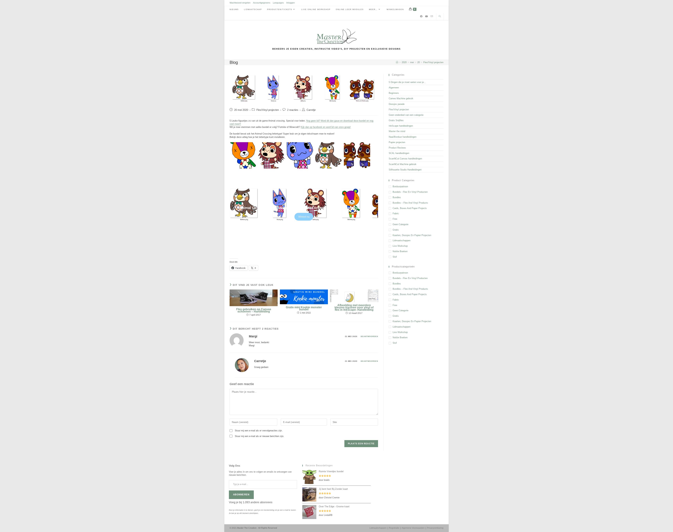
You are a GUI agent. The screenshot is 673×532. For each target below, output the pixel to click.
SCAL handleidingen (399, 153)
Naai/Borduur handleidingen (402, 137)
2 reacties (292, 110)
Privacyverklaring (435, 528)
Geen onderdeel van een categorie (406, 115)
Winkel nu (304, 216)
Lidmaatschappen (401, 240)
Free (395, 219)
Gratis (396, 229)
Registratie (394, 528)
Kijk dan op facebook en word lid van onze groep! (326, 127)
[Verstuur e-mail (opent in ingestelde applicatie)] (431, 16)
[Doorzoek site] (439, 16)
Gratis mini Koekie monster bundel (304, 308)
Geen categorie (400, 224)
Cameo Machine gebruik (401, 98)
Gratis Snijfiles (396, 120)
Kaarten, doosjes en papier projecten (412, 235)
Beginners (394, 93)
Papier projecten (397, 142)
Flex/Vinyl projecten (433, 62)
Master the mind (397, 131)
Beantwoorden (369, 336)
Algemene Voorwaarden (413, 528)
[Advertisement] (416, 374)
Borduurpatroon (400, 186)
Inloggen (290, 3)
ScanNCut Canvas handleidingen (405, 158)
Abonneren (241, 494)
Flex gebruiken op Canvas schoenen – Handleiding (253, 310)
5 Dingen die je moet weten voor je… (407, 82)
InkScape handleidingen (401, 125)
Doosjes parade (397, 104)
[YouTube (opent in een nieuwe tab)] (426, 16)
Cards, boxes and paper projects (410, 208)
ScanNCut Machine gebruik (402, 164)
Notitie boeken (400, 251)
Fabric (396, 213)
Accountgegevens (261, 3)
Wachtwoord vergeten (240, 3)
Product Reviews (397, 147)
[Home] (397, 62)
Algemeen (394, 87)
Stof (395, 256)
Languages (278, 3)
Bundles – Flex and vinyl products (410, 202)
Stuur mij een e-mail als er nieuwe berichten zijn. (259, 436)
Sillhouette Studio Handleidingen (405, 169)
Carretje (311, 110)
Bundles (397, 197)
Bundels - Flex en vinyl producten (410, 192)
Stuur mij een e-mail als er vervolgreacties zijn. (259, 430)
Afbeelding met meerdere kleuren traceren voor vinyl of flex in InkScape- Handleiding (354, 307)
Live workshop (400, 246)
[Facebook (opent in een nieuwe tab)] (421, 16)
